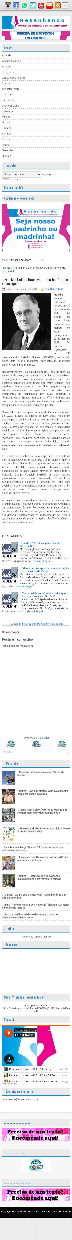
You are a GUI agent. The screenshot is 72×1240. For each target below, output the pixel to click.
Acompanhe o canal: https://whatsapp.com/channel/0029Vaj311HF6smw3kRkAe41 (36, 1008)
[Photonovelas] (36, 746)
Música (6, 116)
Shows (6, 139)
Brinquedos (8, 72)
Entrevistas (8, 100)
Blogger (44, 737)
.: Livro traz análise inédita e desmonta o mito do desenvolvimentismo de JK (30, 916)
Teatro (5, 144)
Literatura (7, 111)
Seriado (6, 133)
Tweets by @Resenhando (36, 936)
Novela (6, 122)
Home (6, 267)
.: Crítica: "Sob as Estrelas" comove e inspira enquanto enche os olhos (42, 792)
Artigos (6, 66)
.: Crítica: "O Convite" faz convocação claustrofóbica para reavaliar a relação (39, 877)
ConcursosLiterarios (13, 77)
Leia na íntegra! (41, 561)
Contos (6, 83)
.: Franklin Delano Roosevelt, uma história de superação (35, 281)
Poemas (6, 128)
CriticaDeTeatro (11, 88)
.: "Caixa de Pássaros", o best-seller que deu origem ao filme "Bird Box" (43, 595)
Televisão (7, 150)
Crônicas (7, 94)
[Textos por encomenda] (36, 39)
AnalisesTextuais (11, 60)
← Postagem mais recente (20, 623)
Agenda (6, 55)
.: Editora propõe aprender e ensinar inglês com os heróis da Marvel (44, 570)
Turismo (6, 155)
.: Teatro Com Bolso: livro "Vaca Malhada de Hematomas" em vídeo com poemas (42, 811)
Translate (14, 179)
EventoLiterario (10, 105)
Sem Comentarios (55, 289)
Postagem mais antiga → (52, 623)
